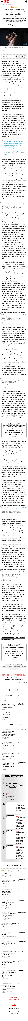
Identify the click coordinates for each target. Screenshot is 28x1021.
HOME (2, 4)
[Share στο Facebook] (23, 204)
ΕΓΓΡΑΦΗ (23, 682)
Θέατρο (11, 4)
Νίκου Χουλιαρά (9, 65)
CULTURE (7, 4)
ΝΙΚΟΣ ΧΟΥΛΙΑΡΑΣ (17, 664)
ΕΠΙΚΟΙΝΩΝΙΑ (14, 1000)
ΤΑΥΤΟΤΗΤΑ (14, 998)
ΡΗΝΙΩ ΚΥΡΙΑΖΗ (14, 669)
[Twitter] (26, 44)
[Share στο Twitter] (26, 204)
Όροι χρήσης (6, 1011)
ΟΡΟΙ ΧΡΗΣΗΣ (6, 685)
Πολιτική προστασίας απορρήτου (17, 1011)
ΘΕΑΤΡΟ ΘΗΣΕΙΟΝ (7, 667)
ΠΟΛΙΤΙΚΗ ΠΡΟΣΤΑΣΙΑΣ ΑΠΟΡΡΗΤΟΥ (17, 685)
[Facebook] (24, 44)
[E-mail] (22, 56)
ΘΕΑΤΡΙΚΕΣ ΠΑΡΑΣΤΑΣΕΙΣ (19, 667)
